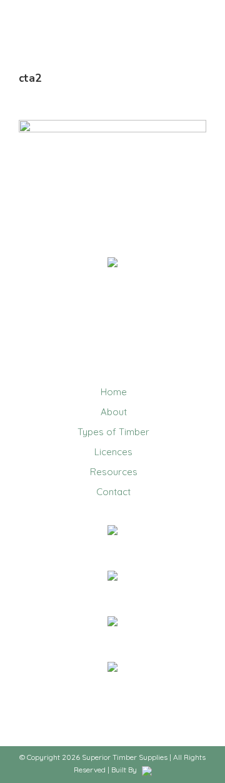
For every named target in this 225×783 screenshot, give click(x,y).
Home (114, 392)
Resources (114, 472)
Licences (113, 452)
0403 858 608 (112, 547)
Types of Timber (113, 432)
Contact (113, 492)
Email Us (112, 592)
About (114, 412)
